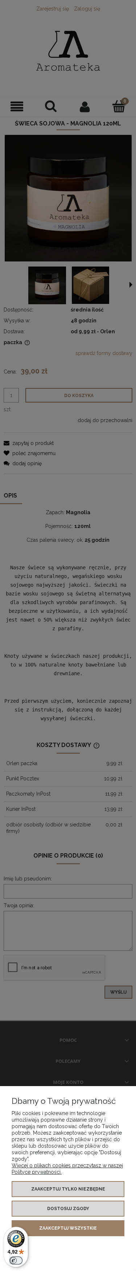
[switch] (15, 1260)
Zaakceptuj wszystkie (68, 1228)
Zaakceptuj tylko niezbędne (68, 1189)
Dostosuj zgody (68, 1208)
